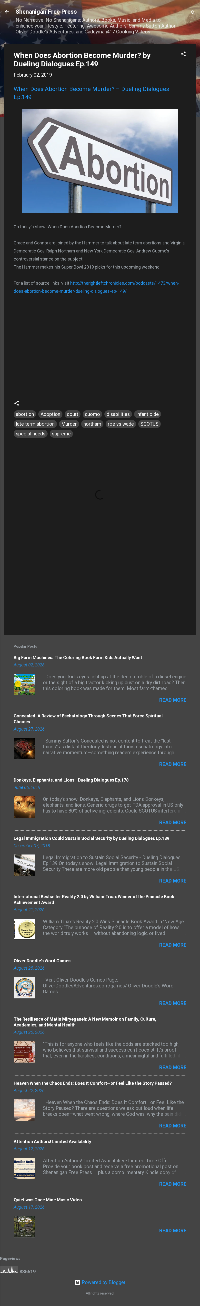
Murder (69, 424)
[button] (183, 54)
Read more (172, 700)
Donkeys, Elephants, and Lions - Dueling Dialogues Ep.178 (71, 780)
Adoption (50, 414)
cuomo (92, 414)
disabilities (118, 414)
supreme (61, 434)
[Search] (193, 13)
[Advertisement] (100, 590)
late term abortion (35, 424)
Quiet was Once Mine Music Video (48, 1199)
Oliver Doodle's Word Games (42, 960)
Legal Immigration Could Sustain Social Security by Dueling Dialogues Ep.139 (91, 838)
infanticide (147, 414)
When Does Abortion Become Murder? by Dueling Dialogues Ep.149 (82, 59)
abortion (25, 414)
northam (92, 424)
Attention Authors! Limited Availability (52, 1141)
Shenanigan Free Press (46, 11)
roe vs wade (121, 424)
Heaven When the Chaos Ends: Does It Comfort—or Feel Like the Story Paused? (93, 1083)
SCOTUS (149, 424)
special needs (30, 434)
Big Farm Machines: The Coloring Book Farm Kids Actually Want (78, 657)
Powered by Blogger (103, 1282)
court (72, 414)
